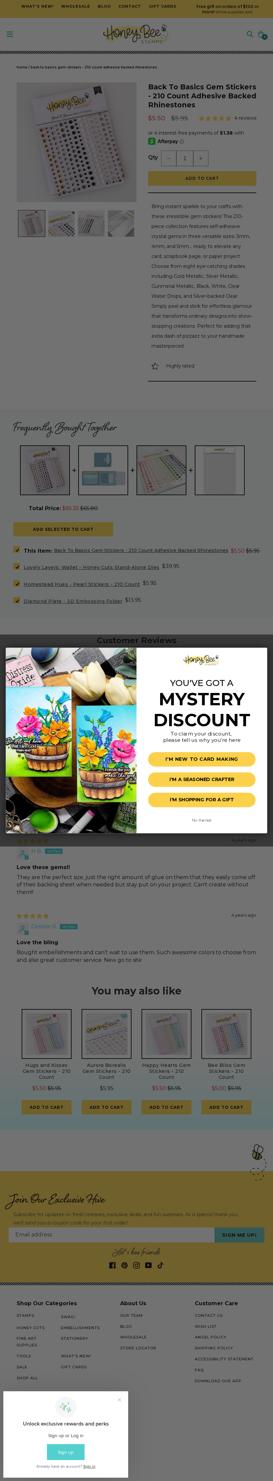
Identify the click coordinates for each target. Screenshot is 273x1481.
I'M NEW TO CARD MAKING (201, 759)
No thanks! (201, 820)
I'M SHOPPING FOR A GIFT (202, 800)
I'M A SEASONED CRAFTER (201, 779)
